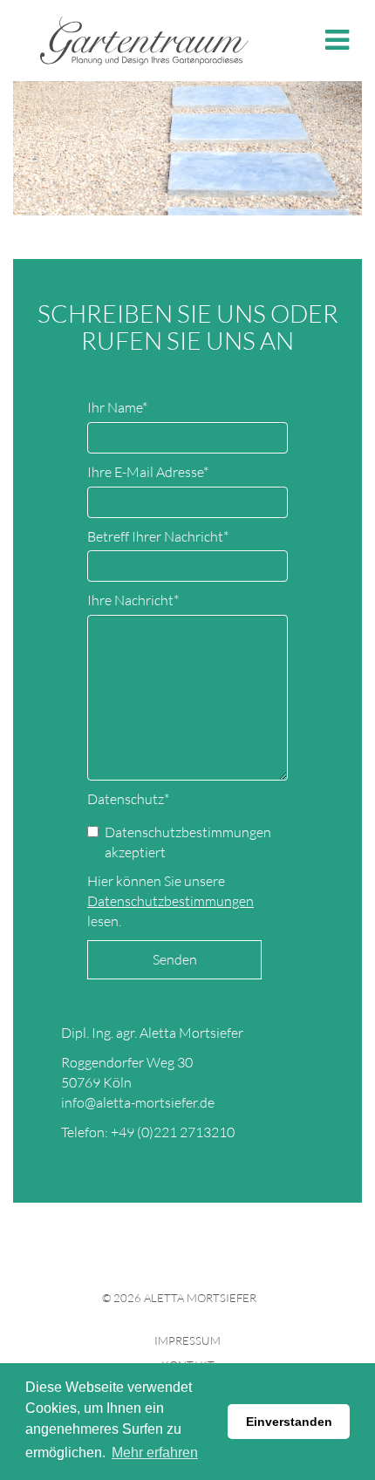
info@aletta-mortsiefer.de (138, 1102)
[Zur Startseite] (144, 39)
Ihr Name (117, 407)
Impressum (187, 1340)
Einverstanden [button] (289, 1422)
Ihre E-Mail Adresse (147, 472)
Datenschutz (128, 799)
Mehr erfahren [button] (155, 1452)
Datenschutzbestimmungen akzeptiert (188, 842)
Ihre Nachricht (133, 600)
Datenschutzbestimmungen (170, 901)
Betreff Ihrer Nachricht (157, 536)
